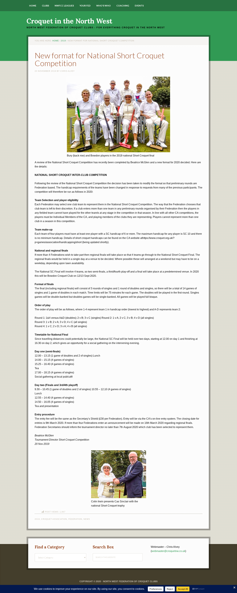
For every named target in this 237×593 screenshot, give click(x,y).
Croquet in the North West (69, 21)
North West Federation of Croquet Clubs (130, 581)
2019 (37, 519)
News (87, 519)
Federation (75, 519)
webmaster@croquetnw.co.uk (168, 551)
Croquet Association (54, 519)
